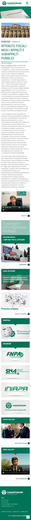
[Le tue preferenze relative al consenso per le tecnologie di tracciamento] (28, 517)
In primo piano (5, 41)
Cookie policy (16, 511)
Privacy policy (24, 511)
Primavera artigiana (9, 309)
